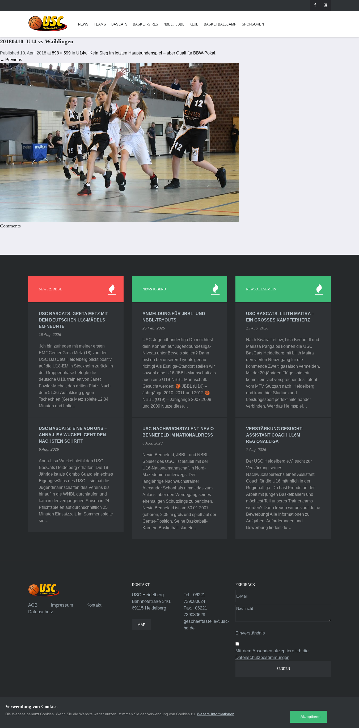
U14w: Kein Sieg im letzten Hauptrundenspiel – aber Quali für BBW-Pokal (145, 53)
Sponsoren (253, 24)
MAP (141, 625)
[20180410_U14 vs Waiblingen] (119, 142)
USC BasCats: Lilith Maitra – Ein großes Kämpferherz (280, 316)
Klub (193, 24)
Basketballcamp (220, 24)
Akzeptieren (310, 716)
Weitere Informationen (215, 714)
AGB (32, 605)
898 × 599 (61, 53)
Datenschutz (40, 611)
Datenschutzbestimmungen (262, 657)
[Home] (47, 24)
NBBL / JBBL (173, 24)
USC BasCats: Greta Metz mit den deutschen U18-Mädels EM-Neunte (73, 320)
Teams (100, 24)
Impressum (62, 605)
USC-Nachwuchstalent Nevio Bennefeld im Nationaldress (178, 431)
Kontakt (94, 605)
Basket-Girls (145, 24)
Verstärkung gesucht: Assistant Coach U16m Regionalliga (274, 435)
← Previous (11, 59)
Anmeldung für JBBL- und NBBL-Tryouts (173, 316)
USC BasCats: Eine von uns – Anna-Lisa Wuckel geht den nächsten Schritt (73, 434)
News (83, 24)
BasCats (119, 24)
